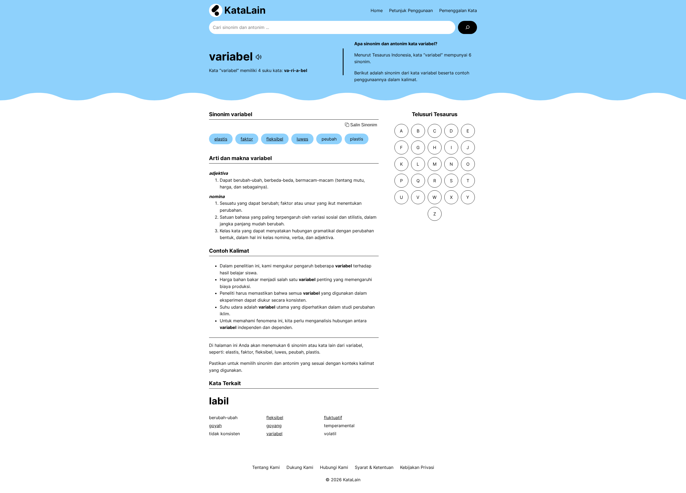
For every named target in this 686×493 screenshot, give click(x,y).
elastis (220, 139)
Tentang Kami (266, 467)
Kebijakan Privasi (417, 467)
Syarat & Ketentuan (374, 467)
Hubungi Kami (334, 467)
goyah (215, 425)
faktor (247, 139)
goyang (274, 425)
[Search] (467, 27)
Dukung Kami (299, 467)
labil (219, 401)
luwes (302, 139)
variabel (274, 433)
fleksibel (274, 139)
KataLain (245, 10)
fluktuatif (333, 417)
